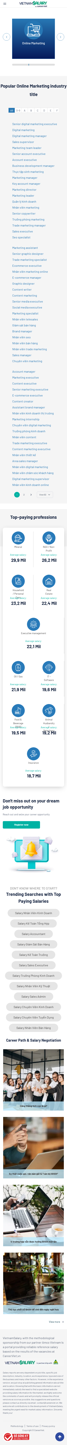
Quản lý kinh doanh (24, 201)
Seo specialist (21, 237)
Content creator (22, 401)
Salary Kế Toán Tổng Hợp (33, 923)
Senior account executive (29, 153)
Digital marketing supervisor (30, 479)
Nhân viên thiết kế (24, 455)
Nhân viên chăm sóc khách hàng (33, 473)
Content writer (22, 289)
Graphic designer (23, 283)
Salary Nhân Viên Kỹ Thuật (33, 986)
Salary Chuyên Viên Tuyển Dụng (33, 1017)
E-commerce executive (27, 395)
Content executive (24, 383)
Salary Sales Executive (33, 965)
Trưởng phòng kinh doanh (28, 431)
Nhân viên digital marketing (30, 467)
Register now (21, 824)
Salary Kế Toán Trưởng (33, 954)
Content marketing (24, 295)
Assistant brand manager (28, 407)
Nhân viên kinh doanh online (30, 485)
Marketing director (24, 189)
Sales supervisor (23, 142)
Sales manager (21, 355)
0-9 (18, 110)
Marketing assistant (25, 247)
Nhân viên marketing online (30, 271)
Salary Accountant (33, 934)
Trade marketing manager (29, 225)
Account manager (23, 371)
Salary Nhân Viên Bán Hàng (33, 1028)
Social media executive (27, 307)
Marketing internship (25, 419)
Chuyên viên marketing (27, 361)
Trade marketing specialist (29, 259)
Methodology (17, 1426)
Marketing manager (24, 177)
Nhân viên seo (21, 337)
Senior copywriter (24, 213)
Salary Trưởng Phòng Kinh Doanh (33, 975)
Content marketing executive (31, 449)
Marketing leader (23, 195)
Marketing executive (25, 377)
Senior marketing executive (30, 389)
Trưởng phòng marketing (28, 219)
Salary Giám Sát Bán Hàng (33, 944)
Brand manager (22, 331)
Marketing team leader (27, 147)
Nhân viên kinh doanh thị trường (33, 413)
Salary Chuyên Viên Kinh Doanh (34, 1007)
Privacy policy (48, 1426)
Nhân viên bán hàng (25, 343)
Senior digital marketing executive (34, 124)
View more (54, 1321)
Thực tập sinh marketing (28, 171)
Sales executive (22, 231)
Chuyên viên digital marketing (31, 425)
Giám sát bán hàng (24, 325)
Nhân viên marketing (25, 207)
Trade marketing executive (29, 443)
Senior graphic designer (28, 253)
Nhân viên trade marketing (29, 349)
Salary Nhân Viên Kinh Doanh (33, 913)
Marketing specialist (25, 313)
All (11, 110)
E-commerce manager (26, 277)
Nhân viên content (24, 437)
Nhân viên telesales (25, 319)
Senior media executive (27, 301)
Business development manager (33, 165)
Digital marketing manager (29, 136)
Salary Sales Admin (33, 996)
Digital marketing (23, 130)
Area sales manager (25, 461)
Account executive (24, 159)
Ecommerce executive (27, 265)
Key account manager (26, 183)
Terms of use (32, 1426)
